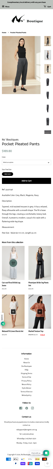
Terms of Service (26, 392)
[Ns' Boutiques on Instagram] (32, 409)
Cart (49, 6)
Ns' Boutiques (26, 455)
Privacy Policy (26, 381)
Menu (7, 7)
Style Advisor (26, 388)
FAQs (26, 370)
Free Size (7, 173)
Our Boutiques (26, 366)
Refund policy (26, 395)
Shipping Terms (26, 373)
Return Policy (26, 384)
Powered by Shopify (38, 455)
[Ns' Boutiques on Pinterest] (26, 409)
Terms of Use (26, 377)
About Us (26, 363)
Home (4, 32)
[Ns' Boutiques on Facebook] (20, 409)
